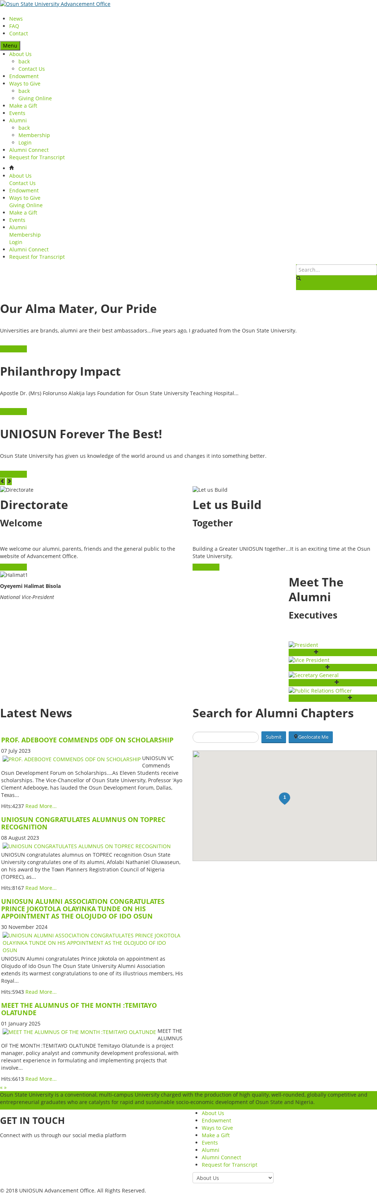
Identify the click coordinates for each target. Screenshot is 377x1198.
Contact (18, 33)
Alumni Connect (29, 149)
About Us (20, 54)
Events (17, 112)
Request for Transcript (37, 157)
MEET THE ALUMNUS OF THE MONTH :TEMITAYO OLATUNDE (79, 1009)
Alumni (18, 120)
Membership (34, 135)
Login (25, 142)
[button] (285, 799)
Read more (13, 348)
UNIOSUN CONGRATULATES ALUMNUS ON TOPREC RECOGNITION (83, 823)
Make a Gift (23, 105)
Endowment (24, 76)
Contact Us (31, 68)
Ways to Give (24, 83)
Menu (10, 45)
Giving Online (35, 98)
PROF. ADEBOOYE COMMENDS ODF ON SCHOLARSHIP (87, 739)
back (24, 61)
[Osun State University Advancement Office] (55, 3)
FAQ (14, 25)
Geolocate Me (313, 737)
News (16, 18)
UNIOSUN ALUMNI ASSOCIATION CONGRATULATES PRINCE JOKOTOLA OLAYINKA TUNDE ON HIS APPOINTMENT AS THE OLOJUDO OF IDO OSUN (83, 908)
